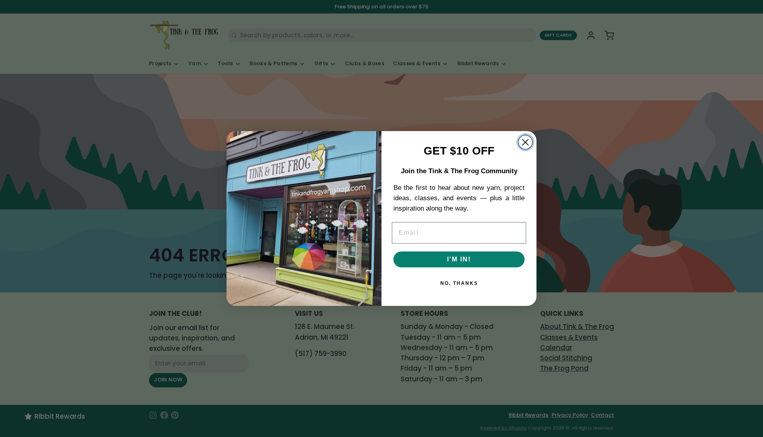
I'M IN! (459, 259)
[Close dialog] (525, 142)
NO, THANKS (459, 283)
